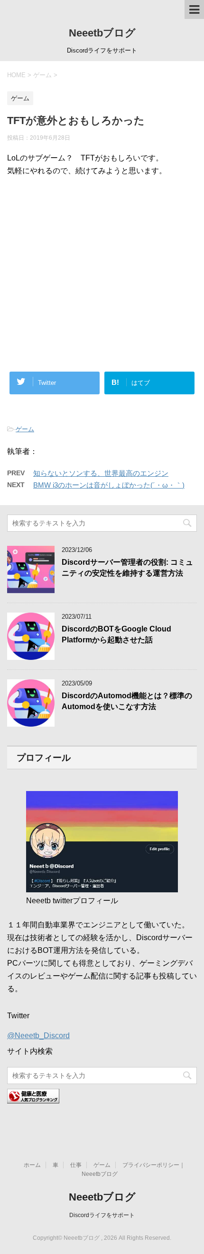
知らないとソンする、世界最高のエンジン (100, 473)
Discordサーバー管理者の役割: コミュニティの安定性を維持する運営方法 (127, 567)
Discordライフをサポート (102, 1215)
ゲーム (25, 429)
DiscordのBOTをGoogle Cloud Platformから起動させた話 (116, 634)
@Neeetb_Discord (38, 1036)
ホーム (32, 1165)
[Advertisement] (102, 236)
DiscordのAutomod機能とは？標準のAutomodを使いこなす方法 (127, 701)
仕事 (76, 1165)
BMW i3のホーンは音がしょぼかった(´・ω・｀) (109, 485)
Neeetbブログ (102, 33)
